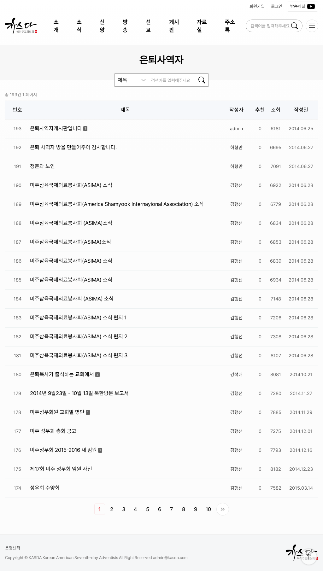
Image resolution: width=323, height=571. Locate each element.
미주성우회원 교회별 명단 (57, 412)
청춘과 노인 (42, 166)
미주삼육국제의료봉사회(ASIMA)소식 (70, 242)
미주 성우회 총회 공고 (53, 431)
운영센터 (12, 548)
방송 (125, 26)
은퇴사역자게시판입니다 (56, 128)
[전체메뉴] (312, 26)
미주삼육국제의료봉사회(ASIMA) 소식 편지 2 (78, 336)
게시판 (174, 26)
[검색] (294, 26)
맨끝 (222, 509)
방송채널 (297, 6)
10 (208, 509)
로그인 (276, 6)
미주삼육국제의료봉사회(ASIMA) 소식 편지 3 (78, 355)
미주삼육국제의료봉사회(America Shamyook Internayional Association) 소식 (117, 204)
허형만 (236, 147)
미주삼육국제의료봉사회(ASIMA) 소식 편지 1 (78, 317)
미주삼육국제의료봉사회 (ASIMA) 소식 (72, 298)
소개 (56, 26)
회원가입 (257, 6)
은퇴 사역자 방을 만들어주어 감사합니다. (73, 147)
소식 (79, 26)
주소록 (230, 26)
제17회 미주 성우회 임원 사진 (61, 469)
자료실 (202, 26)
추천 (260, 110)
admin (236, 128)
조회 (275, 110)
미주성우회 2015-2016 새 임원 (63, 450)
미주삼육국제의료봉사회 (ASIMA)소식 (71, 223)
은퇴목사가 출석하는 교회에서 (62, 374)
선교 (148, 26)
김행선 (236, 185)
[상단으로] (309, 557)
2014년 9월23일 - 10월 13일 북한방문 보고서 (79, 393)
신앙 (102, 26)
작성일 (301, 110)
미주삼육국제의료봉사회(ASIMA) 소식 (71, 185)
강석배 (236, 374)
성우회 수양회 (45, 488)
